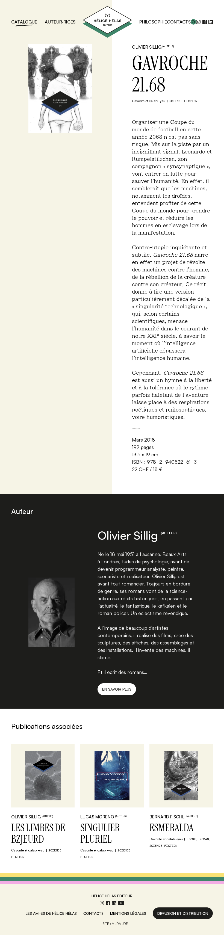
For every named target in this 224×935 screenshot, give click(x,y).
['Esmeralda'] (181, 775)
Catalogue (24, 22)
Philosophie (153, 22)
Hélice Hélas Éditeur (107, 22)
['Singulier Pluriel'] (112, 775)
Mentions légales (128, 913)
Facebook (204, 22)
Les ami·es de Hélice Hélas (51, 913)
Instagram (198, 22)
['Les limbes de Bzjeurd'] (43, 775)
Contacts (179, 22)
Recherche (193, 22)
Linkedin (210, 22)
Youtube (121, 903)
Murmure (120, 924)
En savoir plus (116, 689)
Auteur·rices (60, 22)
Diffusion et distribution (182, 913)
